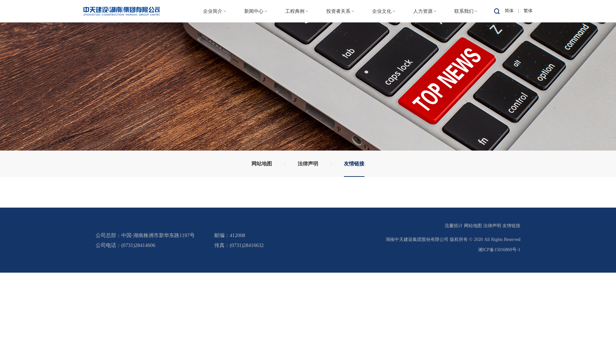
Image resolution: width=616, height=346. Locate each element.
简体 (509, 10)
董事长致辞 (212, 46)
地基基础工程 (296, 72)
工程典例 (294, 11)
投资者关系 (338, 11)
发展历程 (213, 72)
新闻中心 (253, 11)
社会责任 (382, 59)
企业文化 (381, 11)
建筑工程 (295, 33)
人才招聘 (423, 46)
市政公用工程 (296, 46)
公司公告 (338, 46)
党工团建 (382, 46)
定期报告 (338, 59)
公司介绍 (213, 33)
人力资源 (422, 11)
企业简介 (212, 11)
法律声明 (308, 163)
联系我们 (464, 11)
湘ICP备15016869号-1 (499, 249)
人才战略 (423, 33)
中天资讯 (254, 33)
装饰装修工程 (296, 86)
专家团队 (423, 59)
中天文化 (382, 33)
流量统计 (454, 225)
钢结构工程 (295, 59)
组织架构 (213, 59)
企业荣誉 (213, 86)
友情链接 (354, 163)
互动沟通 (338, 72)
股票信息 (338, 33)
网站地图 (262, 163)
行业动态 (254, 46)
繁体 (528, 10)
